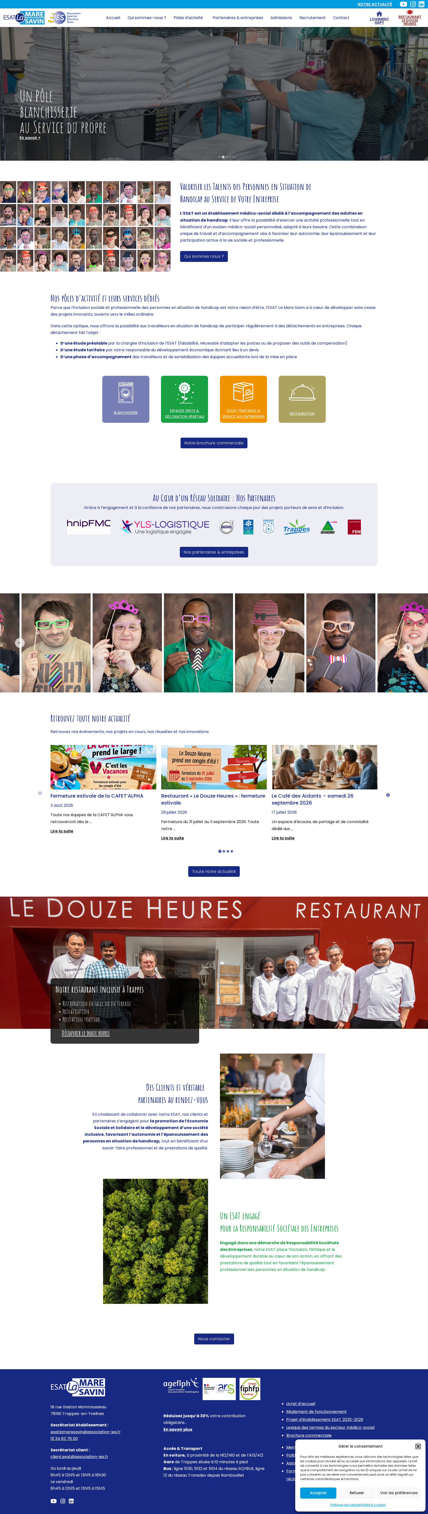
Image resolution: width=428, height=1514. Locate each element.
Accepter (318, 1492)
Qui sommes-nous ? (147, 18)
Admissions (281, 18)
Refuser (357, 1492)
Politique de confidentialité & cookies (358, 1505)
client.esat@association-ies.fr (79, 1457)
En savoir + (30, 137)
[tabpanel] (103, 789)
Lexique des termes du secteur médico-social (330, 1427)
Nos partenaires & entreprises (214, 552)
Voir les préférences (399, 1492)
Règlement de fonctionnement (316, 1411)
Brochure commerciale (309, 1435)
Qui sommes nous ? (204, 256)
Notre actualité (375, 4)
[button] (418, 1446)
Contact (341, 18)
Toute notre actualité (214, 871)
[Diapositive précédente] (40, 793)
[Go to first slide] (408, 648)
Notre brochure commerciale (214, 443)
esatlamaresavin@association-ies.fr (86, 1432)
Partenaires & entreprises (238, 18)
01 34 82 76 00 (64, 1438)
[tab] (220, 157)
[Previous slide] (20, 643)
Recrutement (312, 18)
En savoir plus (177, 1429)
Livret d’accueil (300, 1404)
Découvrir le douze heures (86, 1033)
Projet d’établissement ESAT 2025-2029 (324, 1419)
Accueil (113, 18)
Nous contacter (214, 1339)
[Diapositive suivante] (388, 795)
